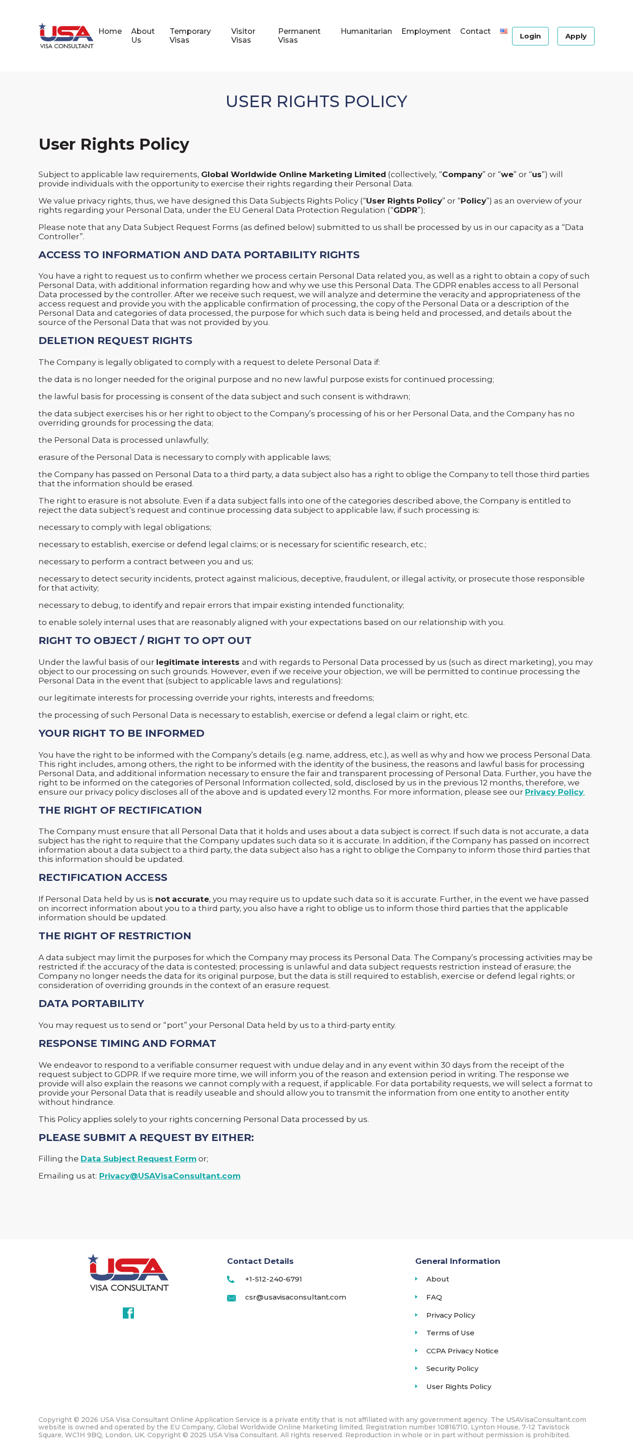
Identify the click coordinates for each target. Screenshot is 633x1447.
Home (110, 31)
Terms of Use (450, 1333)
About (437, 1279)
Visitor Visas (243, 36)
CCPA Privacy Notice (462, 1351)
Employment (426, 31)
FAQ (434, 1297)
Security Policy (452, 1368)
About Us (143, 36)
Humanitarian (366, 31)
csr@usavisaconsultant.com (295, 1297)
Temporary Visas (190, 36)
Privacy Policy (450, 1315)
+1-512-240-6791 (273, 1279)
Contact (475, 31)
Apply (576, 36)
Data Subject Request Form (138, 1158)
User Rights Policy (458, 1387)
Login (530, 36)
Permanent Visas (299, 36)
